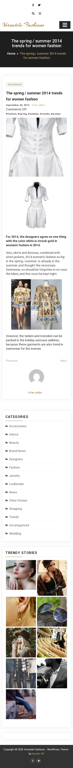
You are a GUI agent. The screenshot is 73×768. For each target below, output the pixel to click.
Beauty (14, 442)
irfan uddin (38, 105)
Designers (15, 84)
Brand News (17, 451)
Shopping (15, 508)
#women (56, 114)
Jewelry (14, 475)
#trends (45, 114)
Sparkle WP (38, 753)
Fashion (14, 467)
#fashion (11, 114)
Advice (14, 434)
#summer (33, 114)
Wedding (15, 533)
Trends (14, 517)
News (13, 492)
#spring (22, 114)
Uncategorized (19, 525)
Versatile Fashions (23, 24)
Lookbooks (16, 484)
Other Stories (18, 500)
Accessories (17, 426)
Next (63, 360)
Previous (12, 360)
